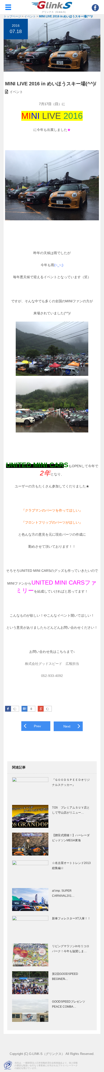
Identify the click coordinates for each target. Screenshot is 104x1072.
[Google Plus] (48, 709)
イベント (30, 16)
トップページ (12, 16)
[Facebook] (15, 709)
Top (100, 1065)
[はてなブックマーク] (24, 709)
